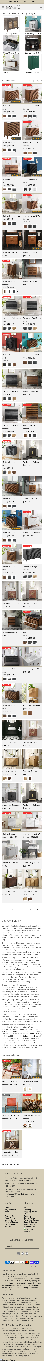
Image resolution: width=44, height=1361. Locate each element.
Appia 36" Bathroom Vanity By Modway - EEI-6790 (10, 891)
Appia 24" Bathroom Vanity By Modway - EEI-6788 (31, 771)
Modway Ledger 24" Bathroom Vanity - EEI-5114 (11, 632)
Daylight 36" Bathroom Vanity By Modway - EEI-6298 (32, 742)
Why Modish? (10, 1210)
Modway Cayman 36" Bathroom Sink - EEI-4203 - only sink (31, 669)
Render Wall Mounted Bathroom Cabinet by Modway (31, 705)
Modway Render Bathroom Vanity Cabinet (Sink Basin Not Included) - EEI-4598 (30, 425)
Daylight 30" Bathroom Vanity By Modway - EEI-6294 (11, 603)
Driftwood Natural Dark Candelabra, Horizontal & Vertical (32, 1115)
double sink (11, 1040)
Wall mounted (18, 1031)
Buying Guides (30, 1224)
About (7, 1208)
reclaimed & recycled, (15, 1283)
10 (31, 909)
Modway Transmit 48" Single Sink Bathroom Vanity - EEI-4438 (31, 533)
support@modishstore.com (19, 1194)
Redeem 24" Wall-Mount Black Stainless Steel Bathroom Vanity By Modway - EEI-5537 (11, 742)
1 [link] (6, 909)
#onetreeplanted (28, 1180)
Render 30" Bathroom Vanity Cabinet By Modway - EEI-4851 (10, 391)
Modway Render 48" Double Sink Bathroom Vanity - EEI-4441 (11, 179)
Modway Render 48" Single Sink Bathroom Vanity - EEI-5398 (10, 705)
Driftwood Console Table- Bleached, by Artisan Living (10, 1152)
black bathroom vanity (27, 1043)
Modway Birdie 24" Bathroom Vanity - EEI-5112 (32, 499)
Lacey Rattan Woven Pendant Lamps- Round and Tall (32, 1081)
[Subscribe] (36, 1246)
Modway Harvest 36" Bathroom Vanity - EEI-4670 (11, 863)
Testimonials (10, 1214)
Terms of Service (11, 1222)
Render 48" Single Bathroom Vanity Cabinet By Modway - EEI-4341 (31, 567)
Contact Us (9, 1216)
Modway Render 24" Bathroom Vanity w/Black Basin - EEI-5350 (10, 355)
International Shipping (29, 1215)
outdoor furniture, (24, 1281)
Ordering (27, 1210)
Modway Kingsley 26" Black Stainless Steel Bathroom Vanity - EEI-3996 (32, 863)
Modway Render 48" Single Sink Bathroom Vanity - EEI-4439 (10, 106)
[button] (2, 6)
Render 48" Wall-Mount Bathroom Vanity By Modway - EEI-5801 (11, 669)
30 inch (4, 1036)
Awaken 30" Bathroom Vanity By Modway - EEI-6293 (11, 805)
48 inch (32, 1036)
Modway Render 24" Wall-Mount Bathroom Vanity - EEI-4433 (31, 216)
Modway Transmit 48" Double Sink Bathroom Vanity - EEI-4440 (31, 834)
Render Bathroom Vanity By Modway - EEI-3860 (30, 179)
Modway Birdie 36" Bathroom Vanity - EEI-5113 (32, 281)
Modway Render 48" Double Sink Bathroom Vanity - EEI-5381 (11, 499)
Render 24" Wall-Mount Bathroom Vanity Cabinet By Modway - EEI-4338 (32, 318)
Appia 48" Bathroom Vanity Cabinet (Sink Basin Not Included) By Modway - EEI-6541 (32, 891)
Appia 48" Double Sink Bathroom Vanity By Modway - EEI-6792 (11, 771)
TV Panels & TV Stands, (22, 1285)
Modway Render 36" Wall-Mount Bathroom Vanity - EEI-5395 (31, 632)
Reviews (8, 1226)
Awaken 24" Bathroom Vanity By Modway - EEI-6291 (31, 805)
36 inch (26, 1036)
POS (21, 1266)
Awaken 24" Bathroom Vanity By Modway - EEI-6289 (31, 462)
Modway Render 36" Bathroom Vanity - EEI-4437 (32, 106)
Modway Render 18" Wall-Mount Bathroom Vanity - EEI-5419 (10, 567)
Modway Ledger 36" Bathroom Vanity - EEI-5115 (32, 391)
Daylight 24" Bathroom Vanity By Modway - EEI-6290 (32, 603)
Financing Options (31, 1220)
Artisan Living (10, 1220)
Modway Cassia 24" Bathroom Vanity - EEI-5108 (32, 252)
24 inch (38, 1034)
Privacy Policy (10, 1224)
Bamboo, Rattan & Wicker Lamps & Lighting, (20, 1286)
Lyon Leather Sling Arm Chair (11, 1115)
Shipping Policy (30, 1212)
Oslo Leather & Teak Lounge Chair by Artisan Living (10, 1081)
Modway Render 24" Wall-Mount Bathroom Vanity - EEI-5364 (10, 462)
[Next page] (37, 909)
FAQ (25, 1208)
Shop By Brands (30, 1222)
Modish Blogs (29, 1226)
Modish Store (15, 1266)
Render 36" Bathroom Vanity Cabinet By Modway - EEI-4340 (10, 425)
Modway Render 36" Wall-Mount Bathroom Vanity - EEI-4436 (31, 142)
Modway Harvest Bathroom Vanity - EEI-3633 (11, 834)
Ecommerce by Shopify (30, 1266)
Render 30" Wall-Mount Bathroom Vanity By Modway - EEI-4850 (11, 318)
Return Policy (29, 1218)
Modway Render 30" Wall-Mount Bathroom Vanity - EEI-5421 (10, 216)
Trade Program (11, 1218)
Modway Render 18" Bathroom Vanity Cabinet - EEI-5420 (10, 281)
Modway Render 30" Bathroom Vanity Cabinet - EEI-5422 (10, 142)
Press (7, 1212)
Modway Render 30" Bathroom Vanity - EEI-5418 (11, 533)
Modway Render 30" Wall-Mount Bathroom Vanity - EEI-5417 (31, 355)
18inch (31, 1034)
